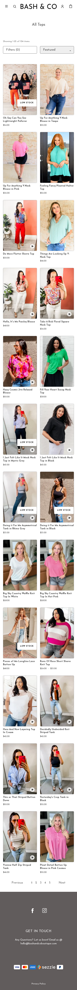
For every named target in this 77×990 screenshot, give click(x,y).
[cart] (70, 6)
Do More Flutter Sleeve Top (18, 254)
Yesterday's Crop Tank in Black (54, 799)
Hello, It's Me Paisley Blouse (19, 322)
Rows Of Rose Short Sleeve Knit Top (55, 663)
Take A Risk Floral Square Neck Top (54, 323)
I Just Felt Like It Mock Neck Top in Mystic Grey (19, 459)
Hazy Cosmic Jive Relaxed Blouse (17, 391)
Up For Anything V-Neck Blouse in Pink (16, 187)
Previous (17, 882)
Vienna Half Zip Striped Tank (17, 866)
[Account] (62, 6)
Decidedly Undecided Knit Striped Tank (55, 731)
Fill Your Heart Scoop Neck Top (55, 391)
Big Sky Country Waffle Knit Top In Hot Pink (56, 595)
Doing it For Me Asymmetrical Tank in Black (57, 527)
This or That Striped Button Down (19, 799)
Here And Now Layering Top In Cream (19, 731)
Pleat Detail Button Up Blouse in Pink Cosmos (53, 866)
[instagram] (44, 910)
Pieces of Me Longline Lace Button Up (19, 663)
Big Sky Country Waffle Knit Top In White (19, 595)
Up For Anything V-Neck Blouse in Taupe (53, 119)
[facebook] (32, 910)
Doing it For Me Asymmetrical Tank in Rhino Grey (20, 527)
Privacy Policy (39, 984)
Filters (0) (13, 49)
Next (62, 882)
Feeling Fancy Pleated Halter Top (57, 187)
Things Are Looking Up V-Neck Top (55, 255)
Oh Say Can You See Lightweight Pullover (15, 119)
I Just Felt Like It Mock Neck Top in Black (56, 459)
